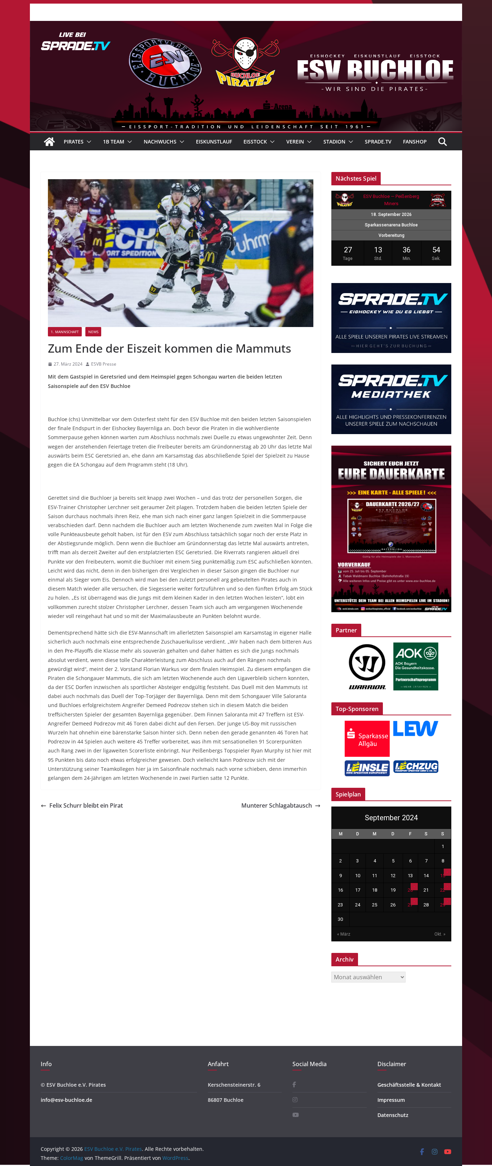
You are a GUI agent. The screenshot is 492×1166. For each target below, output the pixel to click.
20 (410, 890)
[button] (87, 142)
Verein (295, 141)
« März (343, 934)
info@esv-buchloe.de (66, 1099)
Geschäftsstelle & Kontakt (409, 1084)
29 (442, 904)
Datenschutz (392, 1115)
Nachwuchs (160, 141)
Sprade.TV (378, 141)
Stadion (334, 141)
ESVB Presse (103, 364)
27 (410, 904)
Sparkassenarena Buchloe (391, 225)
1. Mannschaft (65, 331)
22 (442, 890)
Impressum (391, 1099)
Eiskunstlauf (214, 141)
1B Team (113, 141)
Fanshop (415, 141)
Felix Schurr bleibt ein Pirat (86, 805)
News (93, 331)
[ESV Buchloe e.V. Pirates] (246, 26)
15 (442, 875)
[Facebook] (294, 1084)
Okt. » (440, 934)
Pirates (74, 141)
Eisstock (255, 141)
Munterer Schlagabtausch (276, 805)
